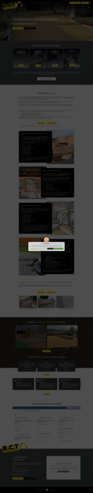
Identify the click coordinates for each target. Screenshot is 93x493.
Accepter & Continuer (58, 248)
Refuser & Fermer (34, 248)
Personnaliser (50, 248)
